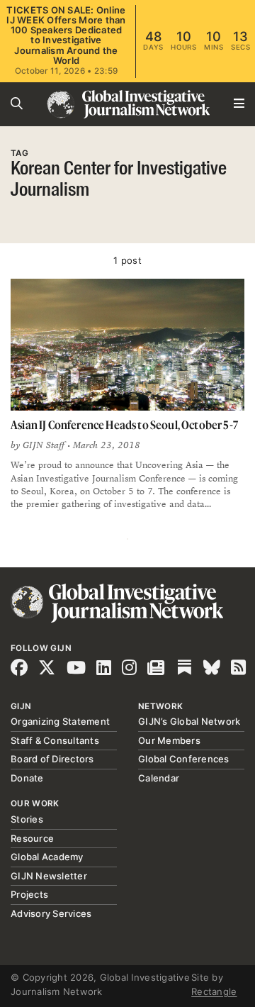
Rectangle (214, 991)
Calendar (158, 778)
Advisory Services (51, 913)
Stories (27, 819)
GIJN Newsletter (49, 875)
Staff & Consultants (55, 740)
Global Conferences (184, 758)
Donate (27, 778)
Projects (29, 894)
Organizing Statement (60, 721)
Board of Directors (52, 758)
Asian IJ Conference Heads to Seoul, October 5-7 (124, 425)
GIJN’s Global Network (189, 721)
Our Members (169, 740)
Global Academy (47, 856)
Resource (32, 838)
